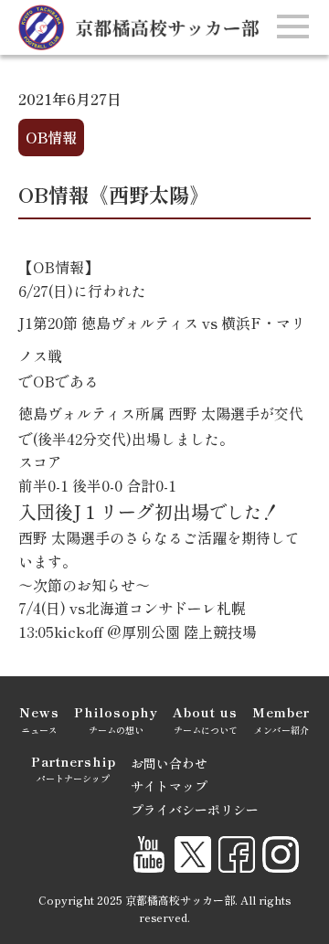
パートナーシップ (73, 768)
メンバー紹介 (281, 719)
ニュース (39, 719)
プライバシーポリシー (195, 810)
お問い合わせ (169, 763)
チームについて (205, 719)
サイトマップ (169, 786)
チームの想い (116, 719)
